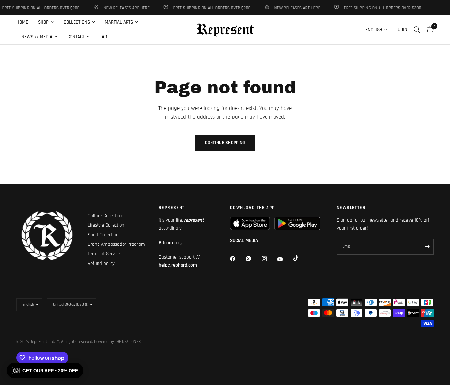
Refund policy (101, 263)
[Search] (416, 29)
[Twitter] (253, 258)
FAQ (103, 37)
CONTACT (76, 37)
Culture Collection (105, 216)
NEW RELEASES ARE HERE (125, 7)
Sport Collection (103, 235)
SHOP (43, 22)
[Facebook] (237, 258)
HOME (22, 22)
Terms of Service (104, 254)
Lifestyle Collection (106, 225)
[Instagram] (269, 258)
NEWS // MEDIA (36, 37)
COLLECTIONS (77, 22)
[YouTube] (284, 259)
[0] (428, 29)
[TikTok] (300, 258)
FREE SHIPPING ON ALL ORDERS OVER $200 (210, 7)
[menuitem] (24, 22)
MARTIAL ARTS (119, 22)
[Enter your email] (427, 247)
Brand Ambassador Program (116, 244)
